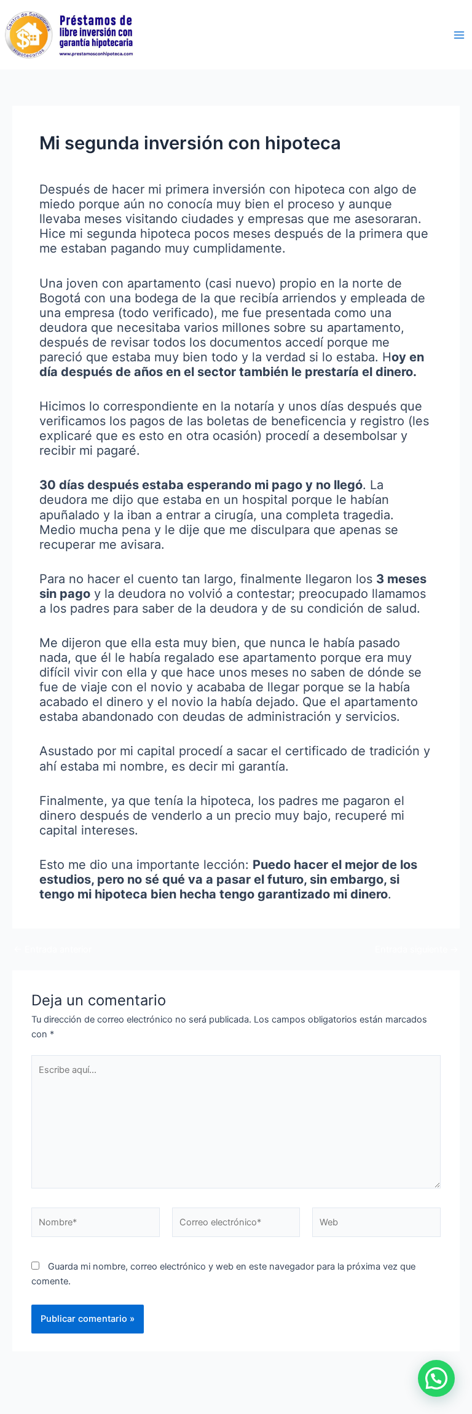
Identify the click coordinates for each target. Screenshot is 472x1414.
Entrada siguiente (416, 949)
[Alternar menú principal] (459, 35)
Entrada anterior (53, 949)
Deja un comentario (79, 165)
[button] (436, 1378)
